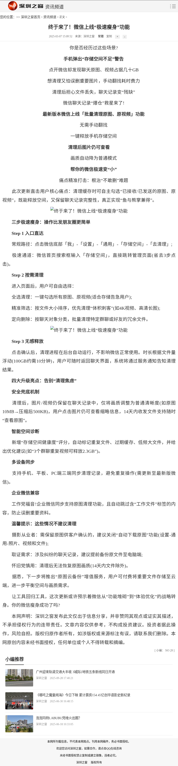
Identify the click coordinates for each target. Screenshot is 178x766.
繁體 (101, 36)
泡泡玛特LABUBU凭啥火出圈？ (59, 718)
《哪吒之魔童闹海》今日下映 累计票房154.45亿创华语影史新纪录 (83, 695)
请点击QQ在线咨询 (110, 748)
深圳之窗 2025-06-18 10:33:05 (54, 724)
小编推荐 (14, 659)
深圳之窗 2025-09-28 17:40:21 (54, 678)
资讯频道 (49, 17)
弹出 (173, 6)
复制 (109, 36)
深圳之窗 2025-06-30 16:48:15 (54, 701)
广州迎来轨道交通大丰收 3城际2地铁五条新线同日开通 (75, 672)
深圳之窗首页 (30, 17)
